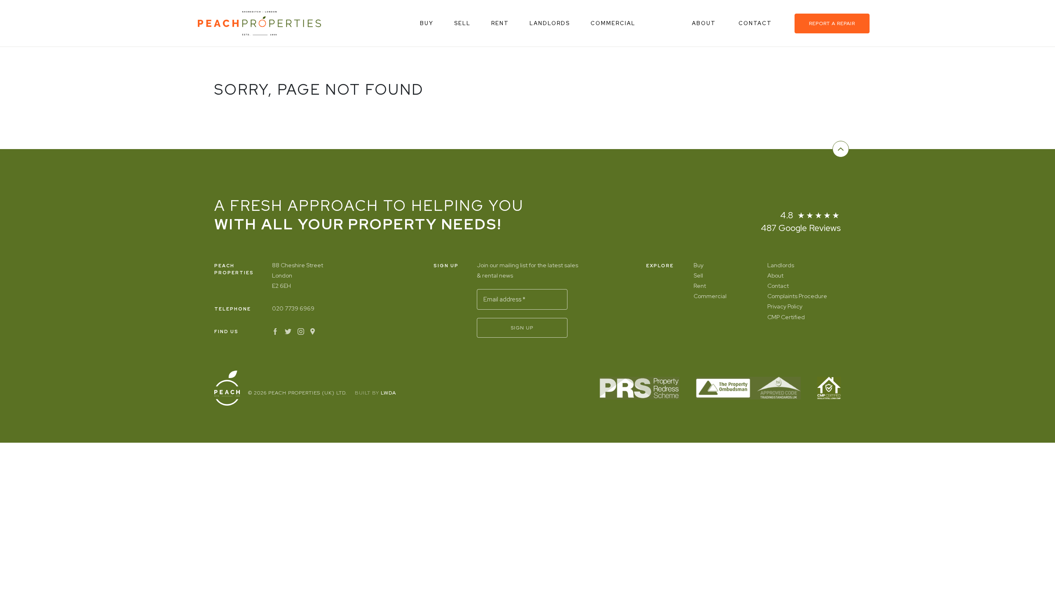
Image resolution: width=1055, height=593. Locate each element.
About (705, 23)
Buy (427, 23)
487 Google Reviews (801, 227)
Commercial (613, 23)
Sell (462, 23)
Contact (756, 23)
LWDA (388, 393)
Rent (500, 23)
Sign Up (522, 328)
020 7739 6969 (293, 308)
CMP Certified (786, 317)
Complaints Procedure (797, 296)
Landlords (550, 23)
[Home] (259, 23)
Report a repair (832, 23)
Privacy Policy (784, 306)
